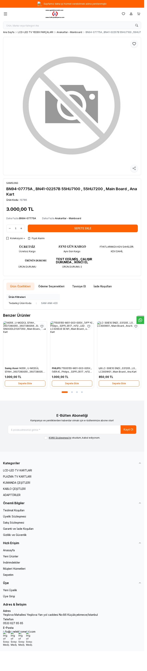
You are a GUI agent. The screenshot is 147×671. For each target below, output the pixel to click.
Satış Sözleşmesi (13, 522)
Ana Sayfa (8, 32)
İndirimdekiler (11, 562)
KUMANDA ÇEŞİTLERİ (16, 482)
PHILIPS (35, 368)
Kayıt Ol (128, 429)
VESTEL (129, 368)
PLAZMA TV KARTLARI (17, 476)
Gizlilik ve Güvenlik (15, 534)
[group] (72, 106)
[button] (63, 392)
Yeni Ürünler (10, 556)
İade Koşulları (103, 286)
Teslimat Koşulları (13, 510)
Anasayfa (9, 550)
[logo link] (63, 13)
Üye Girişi (9, 596)
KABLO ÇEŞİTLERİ (14, 488)
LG (79, 368)
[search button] (136, 25)
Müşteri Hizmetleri (14, 568)
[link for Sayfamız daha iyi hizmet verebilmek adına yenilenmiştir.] (72, 4)
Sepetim (8, 574)
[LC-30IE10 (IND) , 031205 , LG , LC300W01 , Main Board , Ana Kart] (97, 343)
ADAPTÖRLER (11, 495)
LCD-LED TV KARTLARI (17, 470)
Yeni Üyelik (10, 590)
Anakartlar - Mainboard (69, 32)
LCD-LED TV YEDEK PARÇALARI (35, 32)
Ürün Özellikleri (20, 286)
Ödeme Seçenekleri (51, 286)
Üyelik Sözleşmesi (14, 516)
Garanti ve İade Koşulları (18, 528)
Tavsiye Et (79, 286)
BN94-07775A (27, 218)
